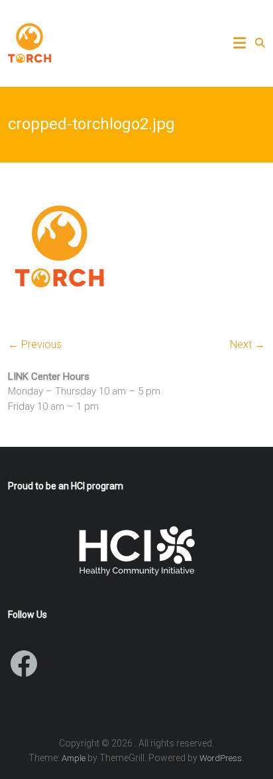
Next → (247, 344)
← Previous (35, 344)
